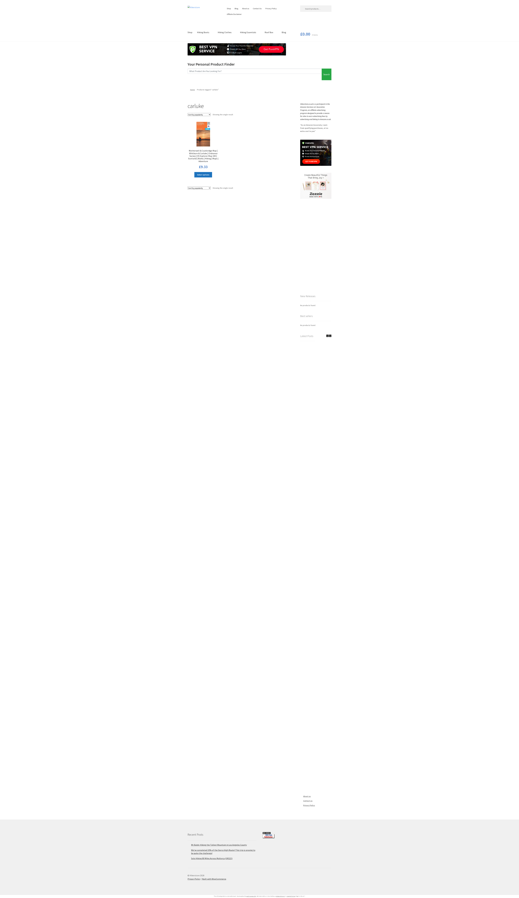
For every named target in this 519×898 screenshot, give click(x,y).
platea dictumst (280, 896)
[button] (330, 336)
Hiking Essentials (248, 32)
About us (245, 8)
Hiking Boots (203, 32)
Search (326, 74)
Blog (236, 8)
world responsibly (251, 896)
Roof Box (269, 32)
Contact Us (257, 8)
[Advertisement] (315, 246)
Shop (229, 8)
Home (192, 89)
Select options (203, 175)
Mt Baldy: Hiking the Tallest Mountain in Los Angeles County (219, 844)
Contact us (307, 801)
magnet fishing (291, 896)
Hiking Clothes (225, 32)
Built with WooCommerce (214, 879)
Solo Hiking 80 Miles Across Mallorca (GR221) (211, 858)
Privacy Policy (271, 8)
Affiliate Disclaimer (234, 14)
